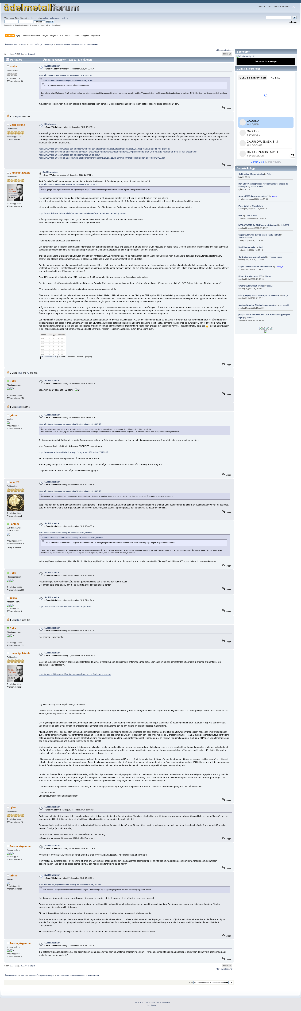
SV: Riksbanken (52, 66)
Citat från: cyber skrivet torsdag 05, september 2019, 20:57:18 (65, 75)
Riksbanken (50, 124)
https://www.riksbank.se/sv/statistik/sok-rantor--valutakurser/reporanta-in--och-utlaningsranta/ (82, 213)
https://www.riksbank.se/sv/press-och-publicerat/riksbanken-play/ (69, 155)
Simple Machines (163, 1002)
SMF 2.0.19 (138, 1002)
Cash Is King (17, 124)
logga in (35, 18)
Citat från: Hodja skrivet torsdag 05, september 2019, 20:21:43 (68, 80)
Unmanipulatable (20, 172)
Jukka (13, 597)
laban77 (14, 482)
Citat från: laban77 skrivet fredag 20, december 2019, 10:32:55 (65, 533)
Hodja (13, 66)
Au (28, 373)
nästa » (230, 50)
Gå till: (190, 983)
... (12, 54)
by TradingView (265, 161)
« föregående (221, 50)
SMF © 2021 (150, 1002)
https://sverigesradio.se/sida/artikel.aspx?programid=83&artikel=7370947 (73, 452)
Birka (13, 380)
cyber (19, 116)
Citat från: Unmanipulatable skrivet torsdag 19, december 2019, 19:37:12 (70, 424)
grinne (13, 415)
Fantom (14, 523)
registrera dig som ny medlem (55, 18)
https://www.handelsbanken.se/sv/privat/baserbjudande (65, 606)
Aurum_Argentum (20, 846)
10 (25, 54)
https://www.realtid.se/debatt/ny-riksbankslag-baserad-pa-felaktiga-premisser (75, 674)
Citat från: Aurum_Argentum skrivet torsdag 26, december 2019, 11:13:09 (70, 884)
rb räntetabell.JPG (49, 357)
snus (20, 373)
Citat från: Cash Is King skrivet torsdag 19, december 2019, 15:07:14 (68, 184)
